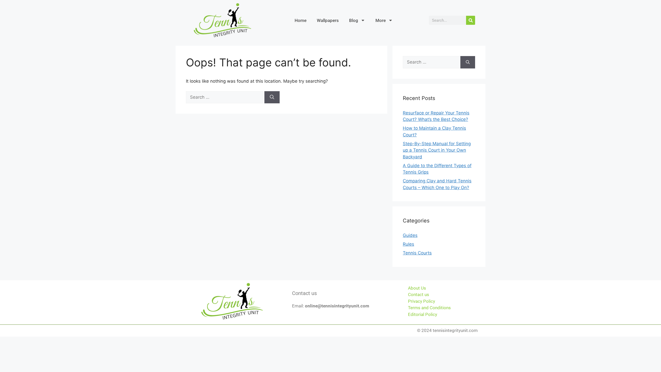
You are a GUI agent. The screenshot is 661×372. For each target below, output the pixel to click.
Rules (408, 244)
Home (300, 20)
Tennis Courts (417, 252)
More (380, 20)
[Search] (470, 20)
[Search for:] (225, 97)
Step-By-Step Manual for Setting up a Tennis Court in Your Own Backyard (437, 150)
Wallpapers (328, 20)
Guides (410, 235)
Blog (353, 20)
